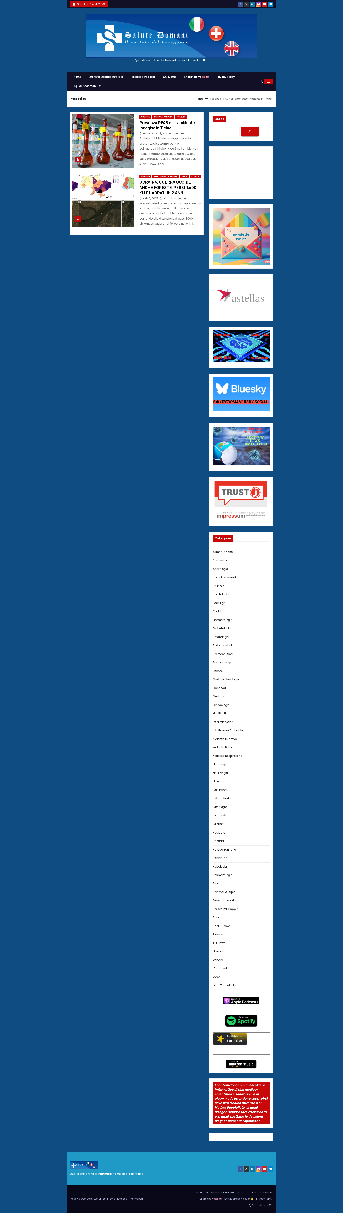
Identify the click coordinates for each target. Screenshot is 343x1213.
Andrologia (220, 569)
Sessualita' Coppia (225, 909)
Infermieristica (223, 722)
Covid (217, 611)
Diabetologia (222, 628)
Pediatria (219, 832)
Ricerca (195, 176)
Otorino (218, 824)
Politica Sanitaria (163, 117)
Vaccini (218, 960)
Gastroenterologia (226, 679)
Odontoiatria (222, 798)
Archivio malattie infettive (106, 77)
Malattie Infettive (225, 739)
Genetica (219, 688)
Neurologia (220, 773)
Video (217, 977)
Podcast (218, 841)
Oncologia (220, 807)
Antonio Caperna (174, 133)
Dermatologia (222, 620)
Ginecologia (221, 705)
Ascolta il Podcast (143, 77)
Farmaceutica (223, 654)
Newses (120, 1198)
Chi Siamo (170, 77)
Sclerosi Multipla (224, 892)
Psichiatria (220, 858)
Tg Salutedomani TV (87, 86)
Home (77, 77)
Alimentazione (223, 552)
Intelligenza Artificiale (165, 176)
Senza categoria (224, 900)
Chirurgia (219, 603)
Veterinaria (220, 968)
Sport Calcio (221, 926)
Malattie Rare (222, 747)
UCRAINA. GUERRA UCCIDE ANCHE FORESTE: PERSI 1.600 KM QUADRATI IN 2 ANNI (167, 187)
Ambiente (145, 117)
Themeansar (136, 1198)
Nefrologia (220, 764)
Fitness (218, 671)
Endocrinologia (223, 645)
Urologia (218, 951)
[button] (261, 81)
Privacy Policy (226, 77)
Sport (217, 917)
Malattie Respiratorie (227, 756)
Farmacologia (222, 662)
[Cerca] (250, 131)
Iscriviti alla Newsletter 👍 (238, 1198)
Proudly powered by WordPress (88, 1198)
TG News (219, 943)
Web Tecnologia (224, 985)
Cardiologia (221, 594)
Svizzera (181, 117)
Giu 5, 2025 (150, 133)
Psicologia (220, 866)
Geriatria (219, 696)
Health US (219, 713)
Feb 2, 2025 (151, 198)
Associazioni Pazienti (227, 577)
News (184, 176)
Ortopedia (220, 815)
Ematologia (221, 637)
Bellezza (218, 586)
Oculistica (220, 790)
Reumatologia (222, 875)
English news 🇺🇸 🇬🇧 (196, 77)
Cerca (219, 119)
